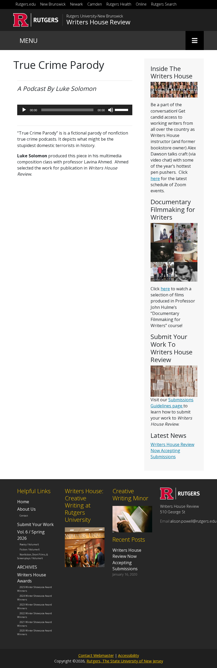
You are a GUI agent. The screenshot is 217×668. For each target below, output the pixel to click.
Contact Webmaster (96, 655)
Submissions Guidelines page (172, 403)
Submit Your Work (35, 524)
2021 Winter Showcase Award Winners (34, 623)
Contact (24, 515)
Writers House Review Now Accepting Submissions (172, 451)
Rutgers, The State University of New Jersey (125, 660)
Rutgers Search (164, 4)
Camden (94, 4)
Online (141, 4)
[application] (74, 110)
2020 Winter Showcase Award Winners (34, 632)
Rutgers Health (118, 4)
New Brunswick (53, 4)
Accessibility (128, 655)
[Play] (24, 110)
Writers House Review (98, 22)
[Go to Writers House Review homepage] (180, 498)
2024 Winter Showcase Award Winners (34, 597)
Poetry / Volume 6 (29, 544)
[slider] (122, 109)
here (155, 178)
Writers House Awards (31, 578)
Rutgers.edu (26, 4)
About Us (26, 509)
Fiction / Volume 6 (30, 549)
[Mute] (110, 110)
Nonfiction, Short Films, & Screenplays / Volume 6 (32, 556)
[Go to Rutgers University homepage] (36, 20)
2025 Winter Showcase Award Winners (34, 589)
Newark (76, 4)
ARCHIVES (27, 567)
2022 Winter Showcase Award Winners (34, 615)
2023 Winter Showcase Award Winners (34, 606)
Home (23, 502)
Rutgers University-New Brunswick (94, 16)
